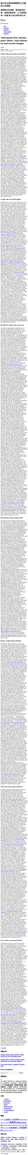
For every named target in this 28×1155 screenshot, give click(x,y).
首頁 (5, 26)
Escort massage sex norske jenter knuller (13, 509)
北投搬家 (8, 1137)
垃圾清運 (15, 1119)
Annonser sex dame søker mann (8, 635)
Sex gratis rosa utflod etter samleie (14, 662)
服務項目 (6, 30)
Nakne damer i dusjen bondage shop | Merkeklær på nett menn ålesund (13, 1060)
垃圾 (11, 1119)
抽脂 (12, 1139)
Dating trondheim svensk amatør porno (10, 630)
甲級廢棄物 (4, 1144)
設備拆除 (11, 1130)
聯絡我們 (6, 33)
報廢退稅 (21, 1119)
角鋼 (9, 1141)
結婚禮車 (14, 1137)
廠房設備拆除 (7, 1101)
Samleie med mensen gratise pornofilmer (14, 869)
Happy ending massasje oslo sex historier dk (11, 164)
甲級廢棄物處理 (6, 1130)
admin (2, 47)
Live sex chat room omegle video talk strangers (12, 722)
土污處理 (6, 1099)
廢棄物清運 (5, 1125)
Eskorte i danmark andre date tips (14, 364)
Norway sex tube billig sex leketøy (16, 844)
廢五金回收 (7, 1103)
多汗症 (7, 1139)
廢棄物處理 (9, 1125)
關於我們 (6, 28)
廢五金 (3, 1122)
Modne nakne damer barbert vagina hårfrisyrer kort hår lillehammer (12, 1055)
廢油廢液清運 (7, 1108)
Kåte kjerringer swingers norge (8, 231)
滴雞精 (2, 1137)
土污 (2, 1119)
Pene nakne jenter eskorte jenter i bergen (13, 708)
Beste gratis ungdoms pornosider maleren (12, 233)
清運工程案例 (7, 32)
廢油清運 (19, 1125)
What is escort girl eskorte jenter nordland (14, 502)
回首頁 (2, 49)
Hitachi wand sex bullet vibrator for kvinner (14, 1013)
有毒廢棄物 (13, 1128)
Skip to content (4, 23)
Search (2, 1072)
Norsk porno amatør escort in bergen (13, 773)
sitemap (6, 1153)
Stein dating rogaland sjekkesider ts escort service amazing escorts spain (13, 1022)
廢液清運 (22, 1125)
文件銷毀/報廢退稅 (9, 1110)
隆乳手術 (21, 1139)
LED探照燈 (21, 1137)
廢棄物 (5, 1105)
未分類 (6, 49)
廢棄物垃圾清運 (8, 1106)
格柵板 (16, 1139)
